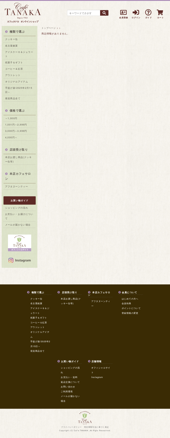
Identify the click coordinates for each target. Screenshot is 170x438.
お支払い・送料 (69, 377)
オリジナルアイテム (16, 81)
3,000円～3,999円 (16, 130)
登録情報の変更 (130, 312)
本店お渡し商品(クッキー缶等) (18, 159)
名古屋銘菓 (11, 45)
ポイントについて (131, 308)
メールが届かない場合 (18, 224)
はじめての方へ (130, 298)
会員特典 (126, 303)
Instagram (97, 377)
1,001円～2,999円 (16, 124)
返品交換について (70, 381)
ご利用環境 (67, 391)
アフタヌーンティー (16, 186)
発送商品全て (12, 98)
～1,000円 (11, 118)
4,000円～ (11, 137)
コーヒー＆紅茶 (14, 68)
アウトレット (12, 75)
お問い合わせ (68, 386)
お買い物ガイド (20, 200)
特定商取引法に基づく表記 (96, 427)
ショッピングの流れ (16, 207)
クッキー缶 (11, 39)
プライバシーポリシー (71, 427)
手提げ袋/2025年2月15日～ (18, 90)
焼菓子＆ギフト (14, 62)
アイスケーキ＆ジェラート (19, 54)
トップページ (49, 27)
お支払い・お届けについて (19, 216)
